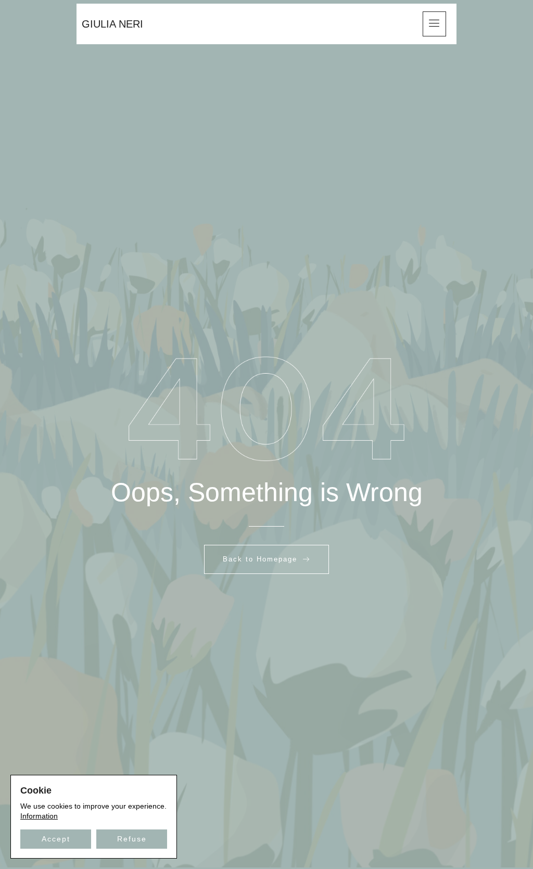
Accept (56, 839)
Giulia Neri (112, 24)
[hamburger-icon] (434, 23)
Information (39, 816)
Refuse (132, 839)
